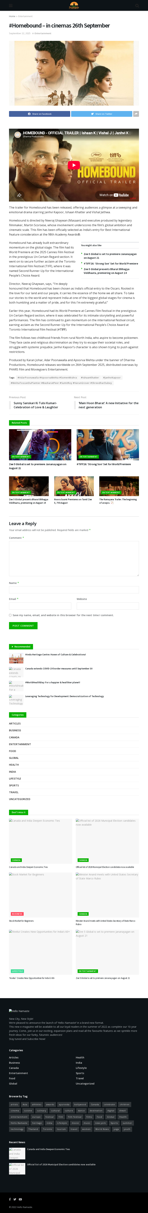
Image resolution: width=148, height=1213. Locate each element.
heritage (37, 1123)
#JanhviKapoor (112, 377)
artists (14, 1104)
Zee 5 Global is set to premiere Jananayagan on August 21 (103, 978)
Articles (15, 723)
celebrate (109, 1104)
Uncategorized (19, 799)
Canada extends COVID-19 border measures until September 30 (58, 668)
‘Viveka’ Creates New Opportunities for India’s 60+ (32, 978)
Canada (14, 737)
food (99, 1116)
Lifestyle (15, 778)
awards (50, 1104)
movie (75, 1123)
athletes (36, 1104)
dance (81, 1110)
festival (49, 1116)
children (124, 1104)
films (89, 1116)
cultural (55, 1110)
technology (17, 1129)
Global (14, 758)
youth (127, 1129)
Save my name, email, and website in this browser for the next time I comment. (63, 615)
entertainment (19, 1116)
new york (100, 1123)
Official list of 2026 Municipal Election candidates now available (105, 867)
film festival (75, 1116)
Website (82, 599)
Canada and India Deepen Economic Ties (28, 867)
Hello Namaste (24, 1207)
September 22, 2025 (20, 33)
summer (127, 1123)
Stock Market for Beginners (21, 920)
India (12, 771)
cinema (15, 1110)
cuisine (28, 1110)
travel (74, 1129)
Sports (14, 785)
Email (14, 599)
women (86, 1129)
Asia (25, 1104)
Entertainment (25, 16)
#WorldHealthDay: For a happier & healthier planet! (52, 682)
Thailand (33, 1129)
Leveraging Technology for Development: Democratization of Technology (64, 696)
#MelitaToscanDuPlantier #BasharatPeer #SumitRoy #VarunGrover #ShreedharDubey (61, 383)
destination (96, 1110)
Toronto (47, 1129)
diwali (122, 1110)
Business (15, 730)
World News (102, 1129)
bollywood (80, 1104)
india (49, 1123)
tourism (61, 1129)
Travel (13, 792)
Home (12, 16)
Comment (16, 537)
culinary (41, 1110)
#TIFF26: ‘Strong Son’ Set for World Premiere (111, 263)
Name (14, 583)
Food (12, 751)
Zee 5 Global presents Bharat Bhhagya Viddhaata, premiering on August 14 (28, 501)
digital (110, 1110)
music (87, 1123)
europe (36, 1116)
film (61, 1116)
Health (14, 764)
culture (69, 1110)
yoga (116, 1129)
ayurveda (64, 1104)
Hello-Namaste (19, 1123)
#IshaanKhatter (90, 377)
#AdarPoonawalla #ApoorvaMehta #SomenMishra (47, 377)
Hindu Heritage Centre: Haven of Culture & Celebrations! (55, 654)
